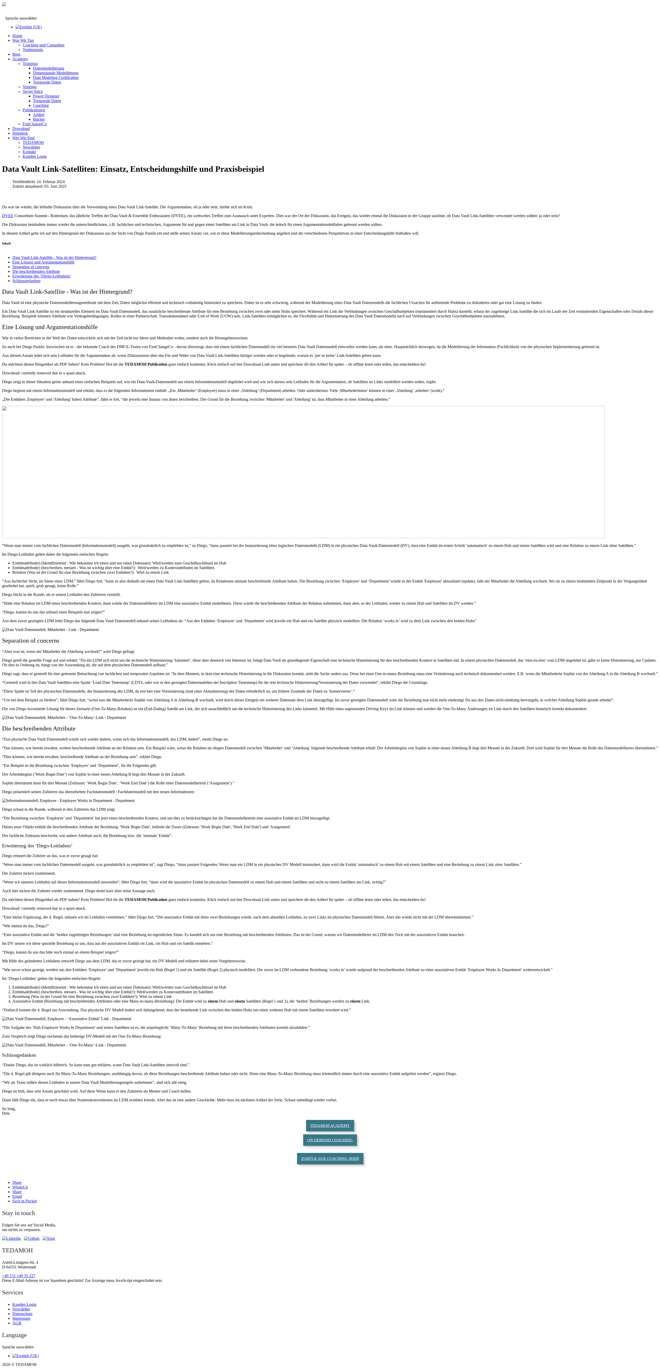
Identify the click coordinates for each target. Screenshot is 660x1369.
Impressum (21, 1318)
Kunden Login (35, 156)
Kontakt (29, 152)
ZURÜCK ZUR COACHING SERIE (330, 1159)
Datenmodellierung (48, 68)
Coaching (41, 105)
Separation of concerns (31, 267)
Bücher (39, 119)
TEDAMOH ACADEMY (330, 1126)
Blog (16, 54)
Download (21, 128)
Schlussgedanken (26, 280)
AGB (16, 1323)
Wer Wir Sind (23, 138)
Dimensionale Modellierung (55, 73)
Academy (20, 59)
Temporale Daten (47, 82)
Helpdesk (20, 133)
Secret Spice (33, 91)
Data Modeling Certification (56, 77)
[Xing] (49, 1238)
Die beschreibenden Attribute (36, 271)
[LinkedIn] (11, 1238)
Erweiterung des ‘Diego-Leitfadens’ (41, 276)
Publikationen (34, 110)
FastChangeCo (35, 124)
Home (17, 36)
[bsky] (31, 1238)
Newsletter (31, 147)
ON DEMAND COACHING (330, 1140)
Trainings (30, 63)
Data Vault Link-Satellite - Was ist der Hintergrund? (54, 257)
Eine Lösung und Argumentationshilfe (43, 262)
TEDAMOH (33, 142)
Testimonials (33, 49)
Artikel (38, 114)
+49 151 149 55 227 (18, 1276)
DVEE (7, 216)
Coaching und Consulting (43, 45)
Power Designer (46, 96)
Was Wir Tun (23, 40)
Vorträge (30, 87)
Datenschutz (22, 1313)
